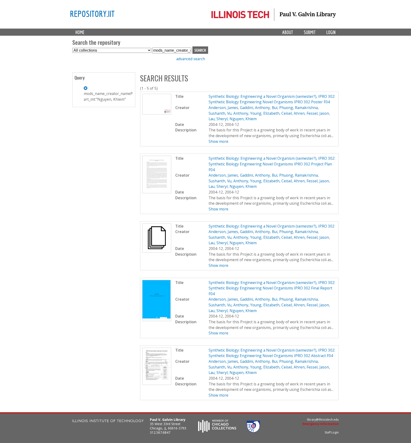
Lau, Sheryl (218, 118)
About (287, 32)
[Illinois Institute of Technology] (108, 421)
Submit (310, 32)
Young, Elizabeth (264, 113)
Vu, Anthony (237, 113)
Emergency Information (321, 424)
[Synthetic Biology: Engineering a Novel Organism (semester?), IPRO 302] (156, 251)
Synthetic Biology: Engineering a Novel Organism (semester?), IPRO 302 (271, 226)
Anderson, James (223, 107)
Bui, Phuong (282, 107)
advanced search (190, 58)
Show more (218, 141)
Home (79, 32)
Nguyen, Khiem (243, 118)
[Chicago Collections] (217, 431)
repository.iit (92, 14)
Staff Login (332, 432)
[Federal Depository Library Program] (253, 431)
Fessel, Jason (318, 113)
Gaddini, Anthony (255, 107)
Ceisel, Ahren (293, 113)
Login (331, 32)
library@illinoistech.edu (323, 420)
